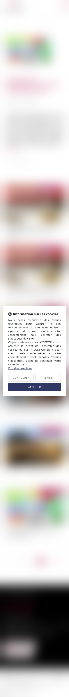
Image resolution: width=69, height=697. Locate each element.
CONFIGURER (21, 377)
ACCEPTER (34, 387)
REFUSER (48, 377)
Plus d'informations (20, 368)
